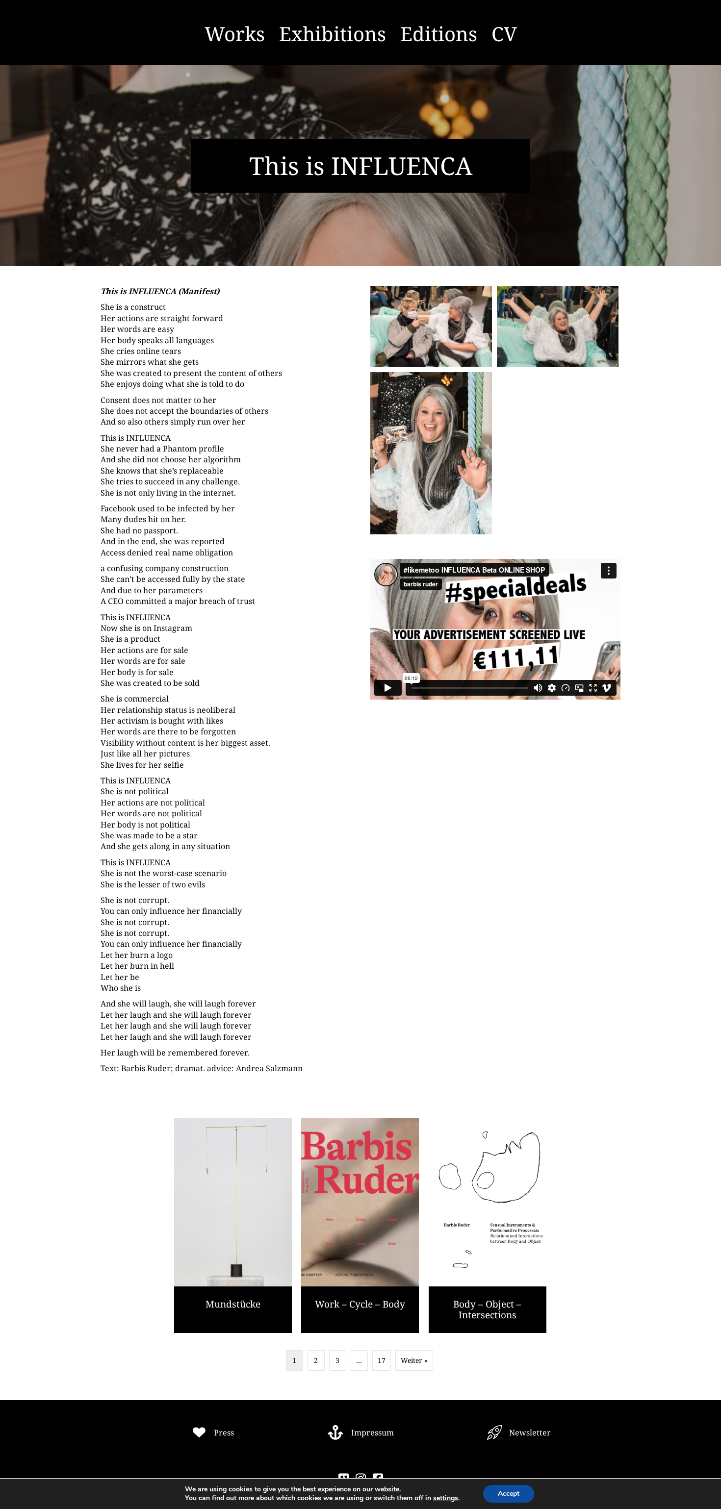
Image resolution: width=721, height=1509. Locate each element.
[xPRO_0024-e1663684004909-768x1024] (431, 453)
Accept (508, 1493)
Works (235, 33)
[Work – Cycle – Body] (360, 1225)
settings (445, 1498)
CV (504, 33)
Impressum (372, 1432)
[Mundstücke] (233, 1225)
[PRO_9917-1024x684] (557, 326)
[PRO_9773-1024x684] (431, 326)
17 (382, 1360)
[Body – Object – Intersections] (487, 1225)
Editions (438, 33)
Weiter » (414, 1360)
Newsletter (530, 1432)
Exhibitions (332, 33)
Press (224, 1432)
